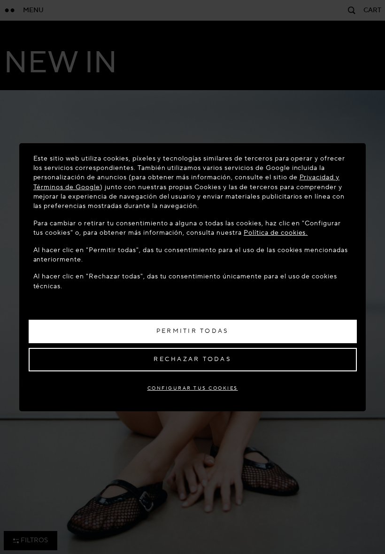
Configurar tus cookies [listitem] (192, 388)
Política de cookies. (276, 233)
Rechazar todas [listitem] (192, 359)
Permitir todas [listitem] (192, 331)
